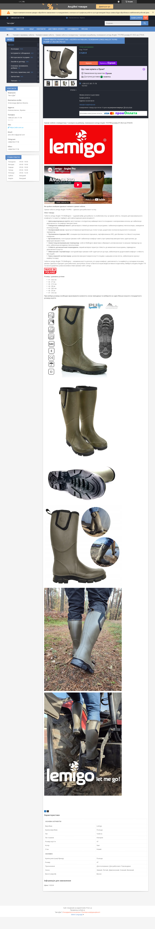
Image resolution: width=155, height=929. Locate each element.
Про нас (84, 29)
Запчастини (15, 76)
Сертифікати (72, 29)
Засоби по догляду (18, 62)
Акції (31, 29)
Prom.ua (89, 908)
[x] (48, 812)
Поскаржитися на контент (72, 912)
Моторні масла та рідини (20, 57)
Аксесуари (15, 49)
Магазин (20, 29)
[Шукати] (144, 23)
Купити (89, 63)
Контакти (41, 29)
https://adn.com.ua (16, 127)
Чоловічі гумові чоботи (45, 35)
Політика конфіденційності (91, 912)
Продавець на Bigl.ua (77, 910)
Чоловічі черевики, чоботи (23, 35)
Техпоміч (14, 81)
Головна (10, 29)
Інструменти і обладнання (20, 53)
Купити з (103, 63)
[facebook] (45, 812)
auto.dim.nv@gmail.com (16, 135)
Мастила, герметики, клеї (20, 72)
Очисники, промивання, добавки (19, 67)
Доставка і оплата (56, 29)
